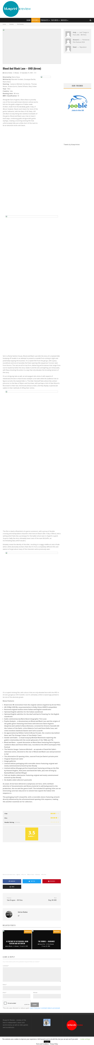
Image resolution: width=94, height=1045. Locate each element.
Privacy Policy (54, 1044)
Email (4, 992)
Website (35, 992)
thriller (44, 874)
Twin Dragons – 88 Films (15, 899)
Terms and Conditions (42, 1044)
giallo (18, 874)
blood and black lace (9, 874)
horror (24, 874)
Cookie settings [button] (85, 1039)
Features (54, 20)
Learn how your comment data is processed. (45, 1008)
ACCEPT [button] (47, 1042)
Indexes (64, 20)
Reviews (35, 20)
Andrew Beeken (8, 73)
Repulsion (83, 47)
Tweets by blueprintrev (72, 145)
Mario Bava (31, 874)
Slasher (38, 874)
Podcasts (45, 20)
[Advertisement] (32, 857)
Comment (6, 966)
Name (5, 984)
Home (29, 20)
